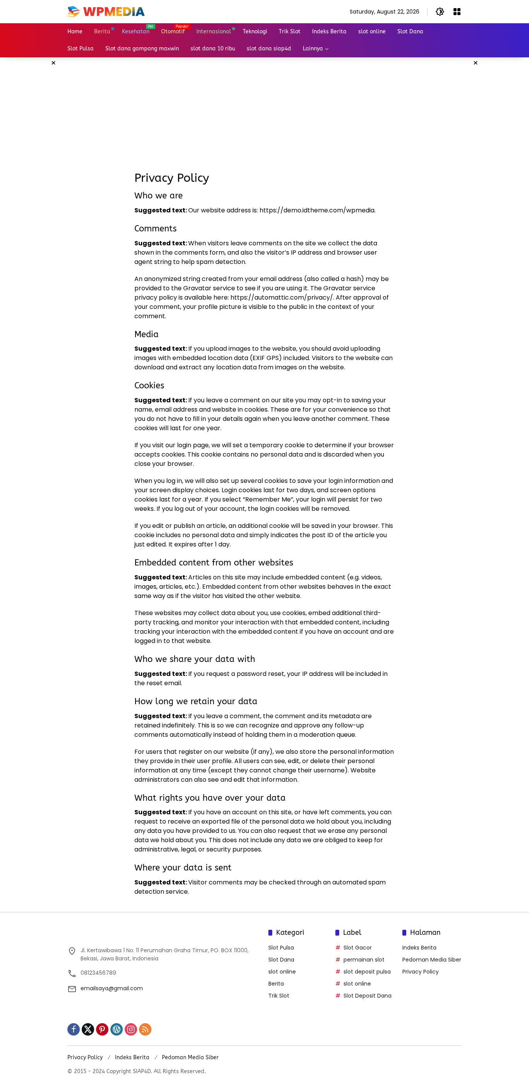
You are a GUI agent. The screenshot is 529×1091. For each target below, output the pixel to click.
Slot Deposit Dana (368, 996)
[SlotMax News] (106, 11)
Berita (276, 984)
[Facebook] (73, 1029)
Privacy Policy (420, 972)
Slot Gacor (358, 947)
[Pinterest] (102, 1029)
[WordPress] (116, 1029)
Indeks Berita (419, 947)
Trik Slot (278, 996)
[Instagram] (131, 1029)
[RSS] (145, 1029)
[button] (440, 11)
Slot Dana (281, 959)
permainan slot (364, 959)
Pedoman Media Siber (431, 959)
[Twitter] (88, 1029)
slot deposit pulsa (367, 972)
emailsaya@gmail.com (112, 988)
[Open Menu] (457, 11)
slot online (282, 972)
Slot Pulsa (281, 947)
